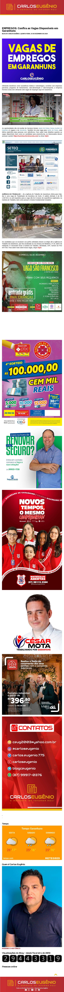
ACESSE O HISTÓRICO (11, 948)
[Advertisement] (32, 328)
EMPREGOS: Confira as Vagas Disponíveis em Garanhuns (30, 29)
